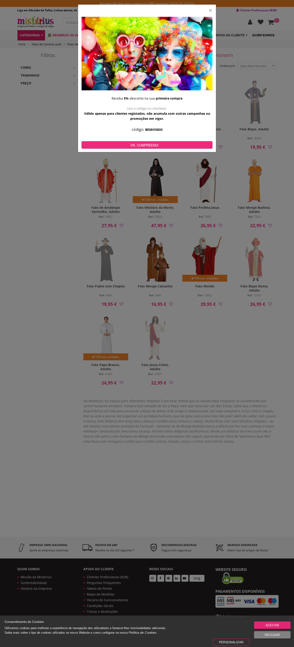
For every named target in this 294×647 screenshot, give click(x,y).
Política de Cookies (142, 632)
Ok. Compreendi (144, 145)
